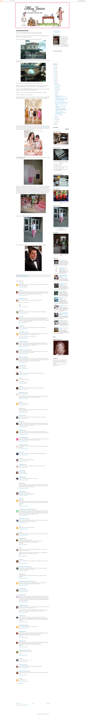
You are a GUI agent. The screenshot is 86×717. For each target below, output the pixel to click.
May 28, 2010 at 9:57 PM (23, 473)
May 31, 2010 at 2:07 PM (23, 621)
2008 (55, 124)
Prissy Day (27, 276)
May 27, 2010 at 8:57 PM (23, 353)
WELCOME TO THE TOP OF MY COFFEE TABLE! (60, 113)
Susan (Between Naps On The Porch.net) (26, 581)
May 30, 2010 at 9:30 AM (23, 563)
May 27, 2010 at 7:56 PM (23, 287)
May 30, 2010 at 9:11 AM (23, 556)
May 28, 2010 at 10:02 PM (23, 479)
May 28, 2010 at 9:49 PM (23, 467)
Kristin (20, 310)
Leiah (20, 290)
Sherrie (20, 283)
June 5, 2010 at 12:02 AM (23, 681)
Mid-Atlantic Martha (22, 341)
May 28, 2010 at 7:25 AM (23, 412)
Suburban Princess (22, 392)
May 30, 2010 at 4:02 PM (23, 585)
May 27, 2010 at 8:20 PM (23, 322)
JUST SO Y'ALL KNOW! (59, 114)
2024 (55, 65)
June (56, 93)
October (56, 87)
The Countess (21, 365)
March (56, 118)
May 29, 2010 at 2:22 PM (23, 522)
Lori (19, 678)
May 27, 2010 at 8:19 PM (23, 313)
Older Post (48, 703)
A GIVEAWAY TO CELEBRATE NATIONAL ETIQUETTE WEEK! (61, 109)
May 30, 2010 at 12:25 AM (23, 535)
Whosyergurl (21, 631)
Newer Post (18, 703)
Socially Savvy (21, 464)
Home (33, 703)
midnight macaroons (22, 605)
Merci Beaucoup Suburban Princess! (61, 102)
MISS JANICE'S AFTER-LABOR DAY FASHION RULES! (63, 276)
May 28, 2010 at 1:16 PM (23, 426)
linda (20, 402)
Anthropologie (44, 127)
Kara (20, 658)
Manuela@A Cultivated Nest (24, 650)
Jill (19, 532)
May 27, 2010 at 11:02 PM (23, 398)
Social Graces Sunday (63, 320)
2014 (55, 77)
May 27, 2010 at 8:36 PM (23, 338)
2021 (55, 70)
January (56, 121)
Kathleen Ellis (21, 538)
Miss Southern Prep (22, 437)
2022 (55, 68)
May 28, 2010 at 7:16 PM (23, 461)
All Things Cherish (22, 664)
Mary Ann (20, 421)
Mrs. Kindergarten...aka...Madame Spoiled (26, 509)
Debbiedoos (21, 615)
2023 (55, 67)
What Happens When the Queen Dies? (63, 284)
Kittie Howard (21, 430)
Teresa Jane (21, 470)
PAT (19, 378)
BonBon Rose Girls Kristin (23, 671)
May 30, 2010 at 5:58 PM (23, 591)
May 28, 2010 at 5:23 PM (23, 448)
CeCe (20, 316)
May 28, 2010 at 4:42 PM (23, 441)
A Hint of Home (21, 491)
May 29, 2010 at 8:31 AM (23, 515)
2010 (55, 83)
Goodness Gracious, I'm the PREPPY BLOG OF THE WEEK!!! (61, 99)
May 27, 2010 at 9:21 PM (23, 362)
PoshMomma (21, 594)
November (57, 86)
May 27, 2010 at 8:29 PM (23, 328)
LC (19, 371)
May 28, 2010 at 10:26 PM (23, 488)
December (57, 84)
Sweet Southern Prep (22, 332)
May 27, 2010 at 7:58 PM (23, 295)
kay (19, 386)
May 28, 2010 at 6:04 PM (23, 454)
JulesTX (20, 452)
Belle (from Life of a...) (23, 518)
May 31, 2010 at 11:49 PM (23, 637)
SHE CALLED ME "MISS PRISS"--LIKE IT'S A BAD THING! (63, 314)
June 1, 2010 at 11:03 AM (23, 667)
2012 (55, 80)
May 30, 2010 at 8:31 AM (23, 544)
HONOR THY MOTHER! (59, 111)
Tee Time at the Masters (63, 291)
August (56, 90)
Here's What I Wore (22, 276)
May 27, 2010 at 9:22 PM (23, 374)
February (56, 119)
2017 (55, 73)
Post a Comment (20, 683)
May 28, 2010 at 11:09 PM (23, 495)
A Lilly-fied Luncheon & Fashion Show (63, 268)
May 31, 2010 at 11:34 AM (23, 612)
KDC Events (21, 588)
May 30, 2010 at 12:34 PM (23, 570)
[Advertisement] (33, 693)
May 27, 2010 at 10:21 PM (23, 389)
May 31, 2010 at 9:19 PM (23, 628)
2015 (55, 76)
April (56, 116)
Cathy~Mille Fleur (22, 298)
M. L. (20, 458)
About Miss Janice (57, 30)
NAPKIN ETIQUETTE (62, 260)
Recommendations (57, 32)
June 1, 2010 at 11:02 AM (23, 661)
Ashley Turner (21, 415)
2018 (55, 71)
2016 (55, 74)
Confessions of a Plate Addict (24, 566)
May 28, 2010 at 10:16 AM (23, 418)
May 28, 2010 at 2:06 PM (23, 434)
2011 (55, 81)
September (57, 89)
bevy (20, 559)
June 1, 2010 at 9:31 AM (23, 655)
